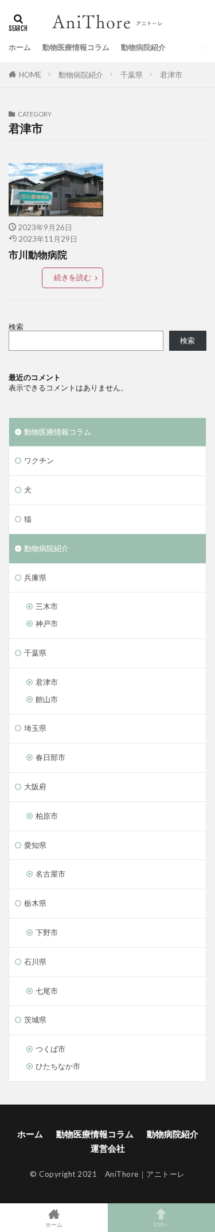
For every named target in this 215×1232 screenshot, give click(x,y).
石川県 (35, 961)
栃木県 (35, 903)
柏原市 (47, 815)
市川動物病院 (38, 255)
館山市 (47, 699)
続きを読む (72, 277)
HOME (30, 74)
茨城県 (35, 1019)
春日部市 (50, 757)
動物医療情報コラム (76, 47)
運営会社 (108, 1148)
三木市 (47, 606)
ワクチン (39, 460)
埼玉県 (35, 728)
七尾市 (47, 990)
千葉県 (131, 74)
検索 (16, 326)
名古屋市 (50, 873)
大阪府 (35, 786)
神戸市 (47, 623)
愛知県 (35, 845)
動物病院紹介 (143, 47)
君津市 (171, 74)
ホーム (20, 47)
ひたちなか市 (58, 1066)
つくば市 (50, 1048)
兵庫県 (35, 577)
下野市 (47, 932)
